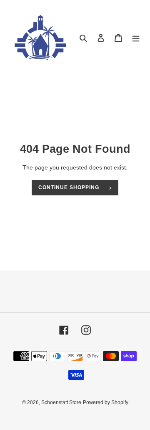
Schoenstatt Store (61, 402)
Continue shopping (68, 187)
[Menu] (136, 38)
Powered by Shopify (105, 402)
